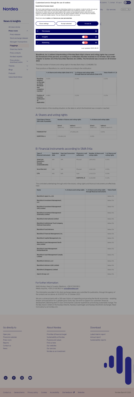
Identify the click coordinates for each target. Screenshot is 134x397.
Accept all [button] (88, 23)
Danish (38, 6)
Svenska (46, 6)
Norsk (42, 6)
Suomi (51, 6)
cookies (48, 18)
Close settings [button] (44, 23)
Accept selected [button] (66, 23)
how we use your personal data (62, 18)
